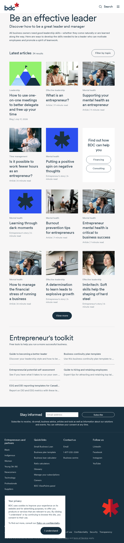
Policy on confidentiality (48, 523)
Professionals (11, 483)
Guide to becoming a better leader (28, 353)
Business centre (70, 458)
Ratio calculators (41, 463)
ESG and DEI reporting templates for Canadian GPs (37, 385)
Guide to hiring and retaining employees (86, 369)
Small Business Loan (43, 446)
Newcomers (10, 472)
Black (7, 450)
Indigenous (10, 455)
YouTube (97, 463)
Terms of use (66, 532)
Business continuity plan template (82, 353)
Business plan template (45, 452)
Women (8, 461)
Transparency (106, 532)
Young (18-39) (11, 466)
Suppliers (9, 489)
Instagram (97, 458)
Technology (10, 477)
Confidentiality (81, 532)
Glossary (38, 469)
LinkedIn (97, 446)
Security (94, 532)
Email (65, 446)
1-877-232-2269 (70, 452)
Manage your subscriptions (46, 474)
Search (108, 6)
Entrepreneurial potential (32, 369)
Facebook (97, 452)
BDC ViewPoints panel (44, 486)
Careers (37, 480)
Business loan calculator (45, 458)
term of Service (80, 538)
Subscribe (98, 415)
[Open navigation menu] (118, 6)
